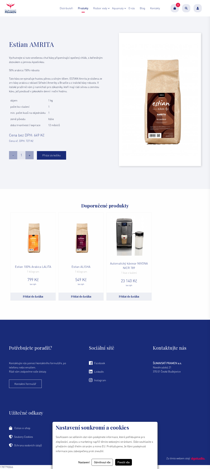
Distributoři (66, 8)
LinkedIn (99, 371)
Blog (142, 8)
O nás (131, 8)
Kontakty (155, 8)
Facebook (99, 363)
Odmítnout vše (102, 462)
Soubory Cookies (23, 436)
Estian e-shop (22, 428)
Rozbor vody (100, 8)
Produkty (83, 8)
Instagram (100, 380)
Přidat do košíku (51, 155)
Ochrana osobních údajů (28, 445)
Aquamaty (118, 8)
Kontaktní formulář (25, 383)
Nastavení (84, 462)
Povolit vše (123, 462)
